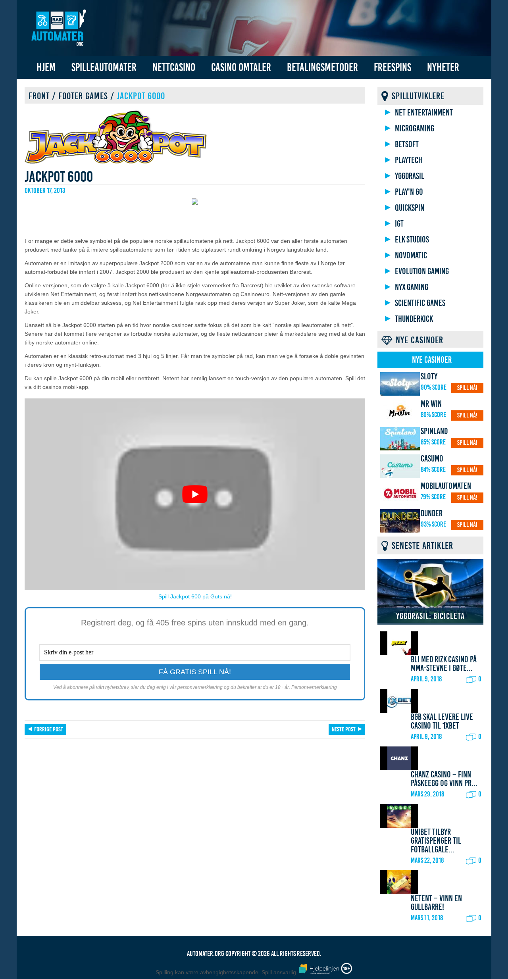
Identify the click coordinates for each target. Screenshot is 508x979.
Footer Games (83, 96)
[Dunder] (400, 521)
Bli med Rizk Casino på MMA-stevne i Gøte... (444, 664)
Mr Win (431, 404)
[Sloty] (400, 384)
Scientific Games (420, 303)
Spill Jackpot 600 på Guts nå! (195, 596)
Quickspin (409, 208)
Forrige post (48, 729)
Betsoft (407, 144)
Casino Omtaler (241, 67)
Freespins (392, 67)
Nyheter (443, 67)
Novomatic (411, 255)
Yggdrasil (409, 176)
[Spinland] (400, 438)
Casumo (432, 458)
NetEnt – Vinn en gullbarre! (436, 903)
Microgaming (414, 128)
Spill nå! (467, 388)
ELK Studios (412, 239)
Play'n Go (409, 192)
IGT (399, 223)
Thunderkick (414, 319)
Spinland (434, 431)
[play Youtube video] (195, 494)
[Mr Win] (400, 411)
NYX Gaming (411, 287)
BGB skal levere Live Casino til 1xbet (442, 721)
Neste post (344, 729)
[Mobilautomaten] (400, 493)
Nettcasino (173, 67)
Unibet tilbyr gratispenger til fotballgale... (436, 841)
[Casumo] (400, 466)
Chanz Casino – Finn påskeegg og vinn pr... (444, 779)
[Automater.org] (58, 29)
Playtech (408, 160)
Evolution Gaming (422, 271)
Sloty (429, 376)
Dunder (432, 513)
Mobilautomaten (446, 486)
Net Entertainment (424, 112)
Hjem (46, 67)
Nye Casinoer (432, 360)
